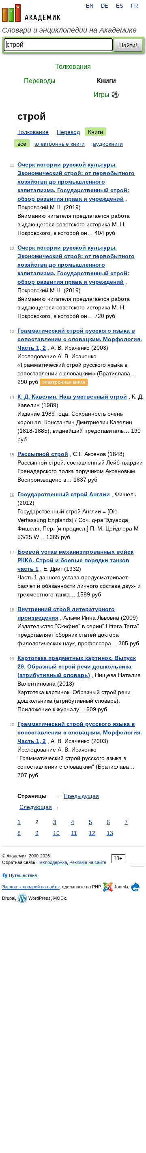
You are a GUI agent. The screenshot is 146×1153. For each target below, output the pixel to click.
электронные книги (59, 143)
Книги (106, 80)
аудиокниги (108, 143)
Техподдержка (52, 862)
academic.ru (31, 13)
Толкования (73, 66)
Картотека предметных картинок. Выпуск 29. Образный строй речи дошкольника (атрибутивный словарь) (76, 666)
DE (104, 6)
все (21, 143)
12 (92, 833)
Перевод (68, 132)
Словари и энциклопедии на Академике (69, 30)
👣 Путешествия (19, 875)
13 (110, 833)
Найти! (128, 45)
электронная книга (63, 382)
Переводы (40, 80)
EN (89, 6)
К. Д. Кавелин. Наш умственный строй (72, 396)
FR (134, 6)
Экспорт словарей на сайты (31, 886)
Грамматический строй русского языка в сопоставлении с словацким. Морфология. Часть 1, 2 (79, 339)
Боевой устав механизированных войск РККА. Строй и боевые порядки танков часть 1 (75, 560)
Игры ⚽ (106, 94)
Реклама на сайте (87, 862)
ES (119, 6)
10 (56, 833)
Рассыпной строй (42, 454)
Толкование (33, 132)
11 (74, 833)
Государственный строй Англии (63, 494)
